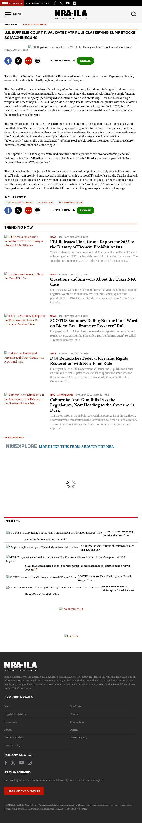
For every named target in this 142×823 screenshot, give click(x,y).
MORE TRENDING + (14, 437)
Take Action (77, 722)
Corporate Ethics (14, 737)
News (53, 237)
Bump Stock (45, 202)
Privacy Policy (12, 745)
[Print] (37, 63)
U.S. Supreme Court (70, 202)
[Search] (134, 14)
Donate (45, 3)
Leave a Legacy (78, 737)
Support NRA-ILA (63, 60)
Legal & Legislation (34, 24)
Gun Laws (75, 706)
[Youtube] (68, 2)
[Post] (18, 58)
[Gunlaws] (71, 636)
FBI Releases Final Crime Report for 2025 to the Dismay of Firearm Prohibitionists (92, 244)
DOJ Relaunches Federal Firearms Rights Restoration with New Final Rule (89, 360)
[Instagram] (74, 2)
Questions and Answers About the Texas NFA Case (93, 281)
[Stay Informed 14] (71, 609)
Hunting (74, 714)
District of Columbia (19, 202)
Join (28, 3)
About (8, 729)
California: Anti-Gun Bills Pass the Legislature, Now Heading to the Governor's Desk (92, 405)
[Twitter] (61, 2)
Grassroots (10, 722)
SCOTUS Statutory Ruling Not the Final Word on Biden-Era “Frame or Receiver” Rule (93, 323)
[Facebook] (55, 2)
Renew (35, 3)
